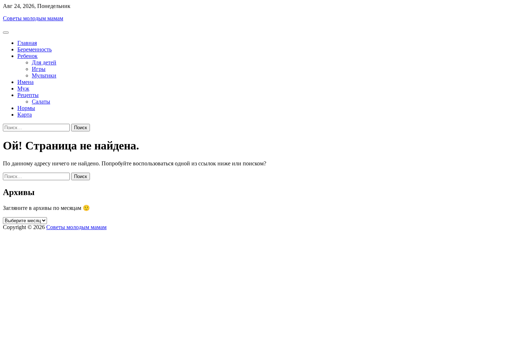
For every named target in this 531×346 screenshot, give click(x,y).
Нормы (26, 108)
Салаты (41, 101)
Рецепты (28, 95)
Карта (24, 114)
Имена (25, 82)
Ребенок (27, 56)
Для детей (44, 62)
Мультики (44, 75)
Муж (23, 88)
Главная (27, 43)
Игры (39, 69)
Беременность (34, 49)
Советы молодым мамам (33, 18)
